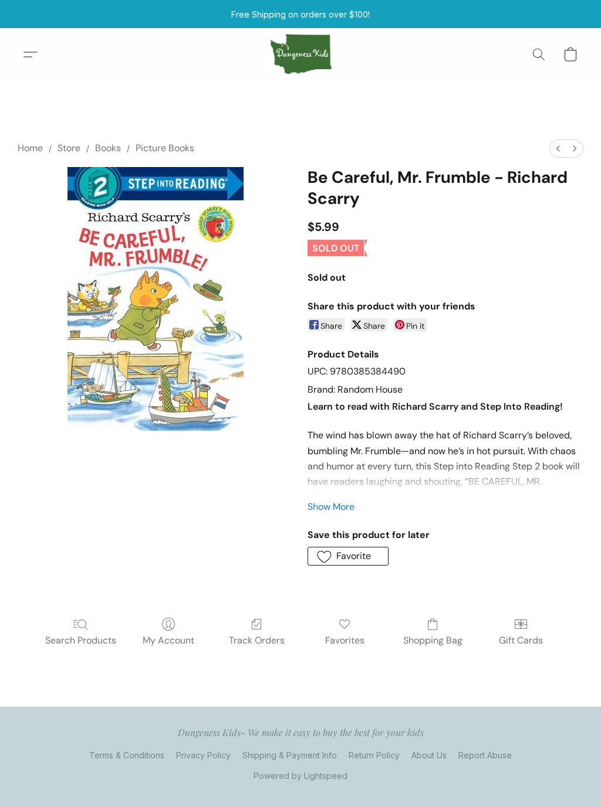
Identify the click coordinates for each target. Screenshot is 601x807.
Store (69, 148)
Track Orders (257, 640)
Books (108, 148)
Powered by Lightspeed (300, 776)
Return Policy (374, 755)
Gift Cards (521, 640)
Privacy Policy (203, 755)
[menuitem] (558, 148)
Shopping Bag (432, 640)
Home (30, 148)
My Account (168, 640)
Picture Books (165, 148)
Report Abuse (485, 755)
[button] (301, 54)
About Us (429, 755)
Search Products (80, 640)
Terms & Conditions (126, 755)
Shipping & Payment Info (289, 755)
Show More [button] (331, 506)
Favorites (344, 640)
